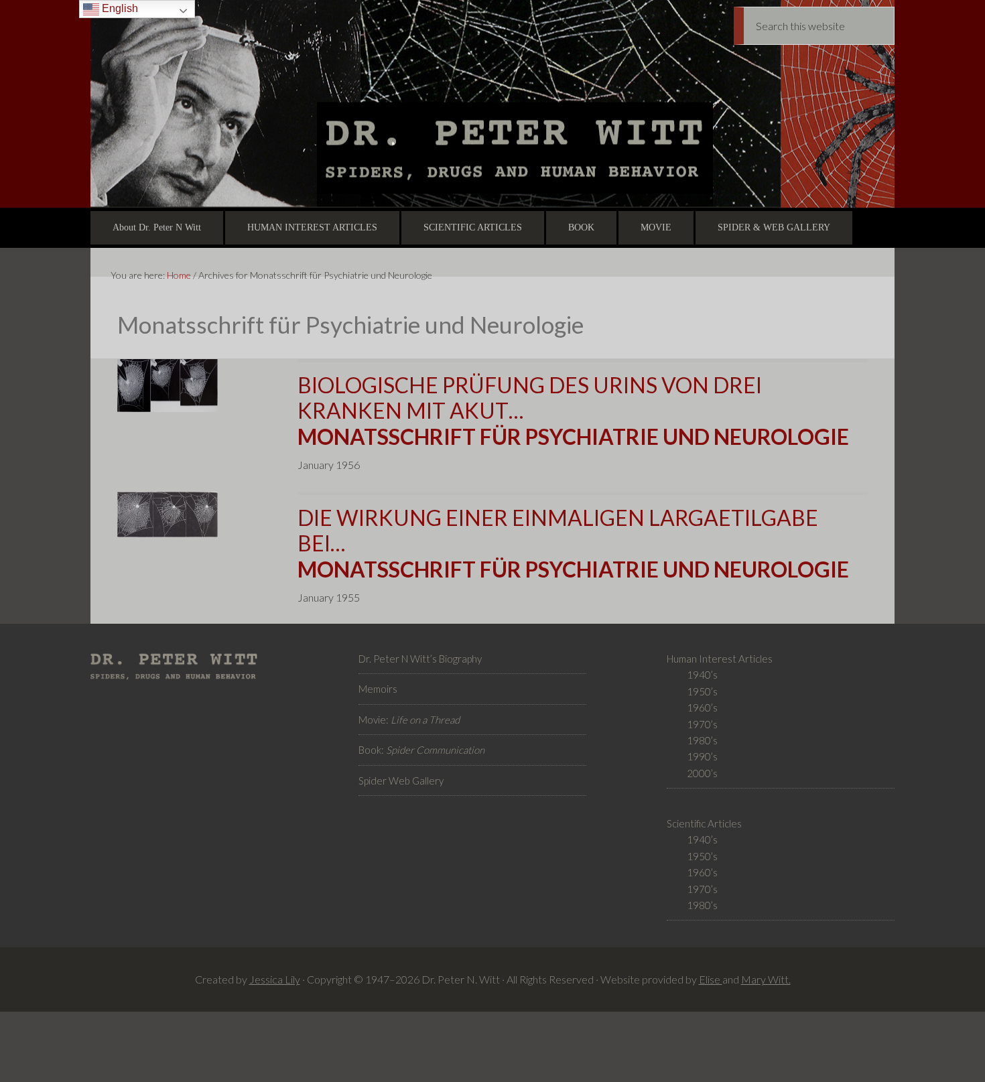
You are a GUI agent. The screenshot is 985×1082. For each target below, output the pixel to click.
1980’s (702, 740)
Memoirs (377, 689)
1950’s (702, 691)
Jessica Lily (274, 979)
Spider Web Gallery (401, 780)
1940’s (702, 675)
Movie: (409, 720)
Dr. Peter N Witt (492, 104)
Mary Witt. (766, 979)
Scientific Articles (704, 823)
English (118, 8)
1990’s (702, 756)
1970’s (702, 724)
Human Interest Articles (720, 659)
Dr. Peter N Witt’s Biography (420, 659)
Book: (421, 750)
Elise (710, 979)
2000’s (702, 773)
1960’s (702, 707)
